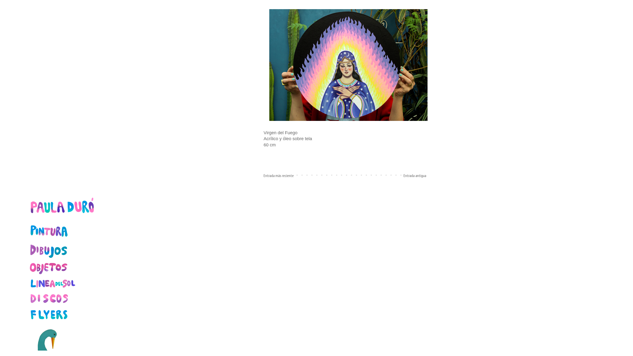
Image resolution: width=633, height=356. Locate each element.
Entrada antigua (415, 175)
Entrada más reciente (279, 175)
